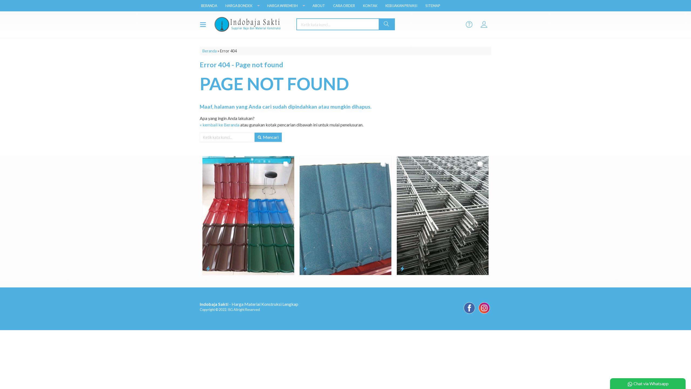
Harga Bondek (238, 6)
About (319, 6)
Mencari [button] (270, 137)
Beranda (209, 6)
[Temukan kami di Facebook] (469, 313)
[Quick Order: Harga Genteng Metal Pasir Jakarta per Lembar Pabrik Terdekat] (305, 268)
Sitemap (432, 6)
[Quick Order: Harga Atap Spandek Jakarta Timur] (208, 268)
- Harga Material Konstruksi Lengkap (249, 304)
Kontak (370, 6)
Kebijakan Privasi (401, 6)
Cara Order (344, 6)
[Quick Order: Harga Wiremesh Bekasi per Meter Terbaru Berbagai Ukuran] (402, 268)
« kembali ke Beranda (219, 124)
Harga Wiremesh (282, 6)
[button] (386, 24)
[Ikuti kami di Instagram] (484, 313)
